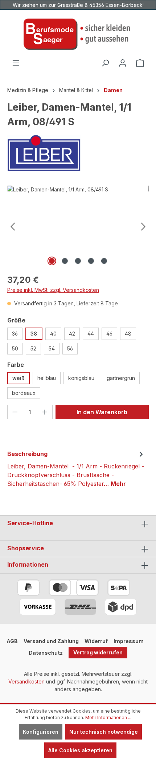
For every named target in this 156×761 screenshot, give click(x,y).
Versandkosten (26, 681)
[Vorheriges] (12, 226)
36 (15, 333)
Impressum (129, 641)
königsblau (81, 378)
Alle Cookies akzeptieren (80, 750)
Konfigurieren (40, 732)
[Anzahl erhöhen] (45, 412)
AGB (12, 641)
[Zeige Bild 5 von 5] (104, 261)
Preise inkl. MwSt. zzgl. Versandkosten (53, 290)
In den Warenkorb (102, 412)
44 (90, 333)
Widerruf (96, 641)
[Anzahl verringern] (14, 412)
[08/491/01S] (78, 226)
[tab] (76, 468)
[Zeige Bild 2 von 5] (65, 261)
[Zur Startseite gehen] (78, 34)
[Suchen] (105, 63)
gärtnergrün (121, 378)
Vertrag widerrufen (98, 652)
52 (33, 348)
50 (15, 348)
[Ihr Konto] (122, 63)
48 (128, 333)
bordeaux (24, 393)
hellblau (46, 378)
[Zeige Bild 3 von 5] (78, 261)
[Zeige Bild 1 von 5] (52, 261)
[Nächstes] (143, 226)
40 (53, 333)
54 (52, 348)
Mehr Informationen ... (108, 717)
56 (70, 348)
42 (72, 333)
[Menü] (16, 63)
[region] (78, 226)
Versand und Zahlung (51, 641)
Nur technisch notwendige (103, 732)
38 (33, 333)
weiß (18, 378)
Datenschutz (46, 653)
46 (109, 333)
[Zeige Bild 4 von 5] (91, 261)
